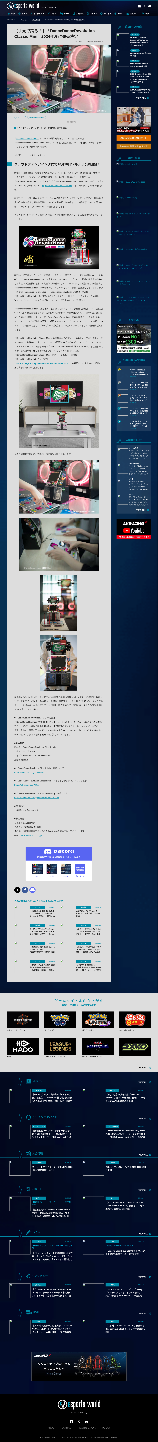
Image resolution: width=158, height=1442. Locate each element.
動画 (120, 13)
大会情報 (80, 13)
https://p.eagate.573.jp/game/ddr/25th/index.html (36, 797)
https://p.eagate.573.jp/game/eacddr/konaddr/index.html (42, 363)
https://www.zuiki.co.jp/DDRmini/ (29, 772)
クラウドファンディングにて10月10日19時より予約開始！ (43, 128)
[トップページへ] (79, 1407)
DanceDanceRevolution (36, 117)
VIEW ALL (141, 98)
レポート (93, 13)
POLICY (106, 1427)
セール (24, 13)
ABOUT (52, 1427)
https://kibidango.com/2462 (26, 785)
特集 (13, 13)
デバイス (107, 13)
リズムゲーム (20, 117)
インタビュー (39, 13)
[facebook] (71, 1421)
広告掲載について (87, 1427)
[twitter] (79, 1421)
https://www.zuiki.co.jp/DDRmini (57, 185)
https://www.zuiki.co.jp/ (31, 835)
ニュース (134, 14)
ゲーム (67, 13)
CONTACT (67, 1427)
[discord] (86, 1422)
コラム (54, 13)
